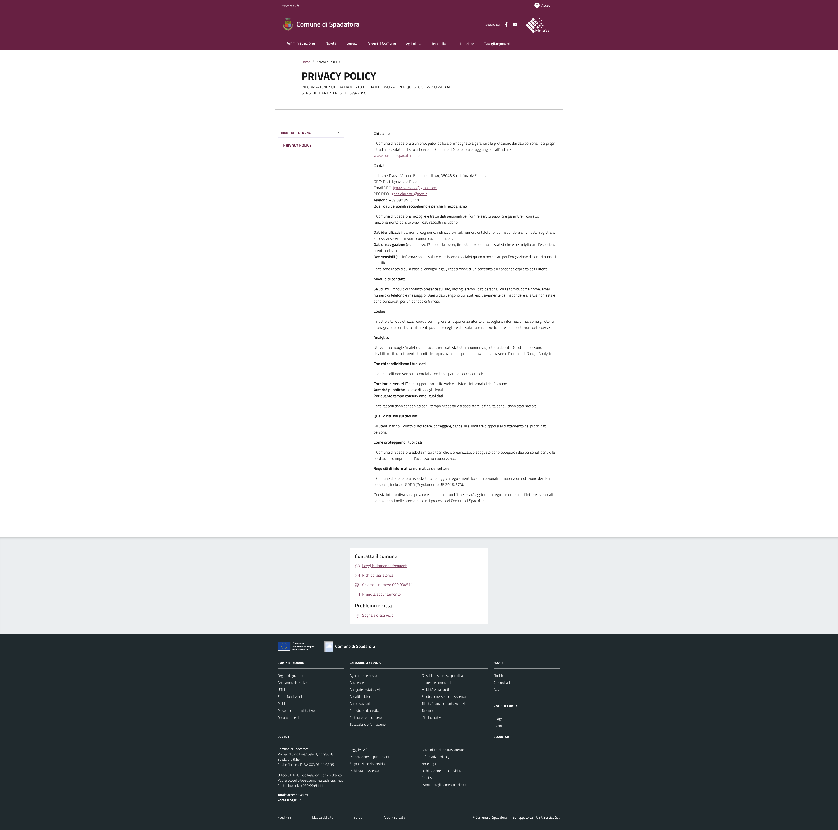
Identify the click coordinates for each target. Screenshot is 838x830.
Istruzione (467, 43)
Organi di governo (290, 675)
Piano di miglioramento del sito (444, 784)
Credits (427, 777)
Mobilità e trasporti (435, 689)
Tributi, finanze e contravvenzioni (445, 703)
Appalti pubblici (360, 696)
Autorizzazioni (360, 703)
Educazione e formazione (368, 724)
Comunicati (502, 682)
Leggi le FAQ (359, 749)
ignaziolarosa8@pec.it (409, 194)
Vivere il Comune (382, 43)
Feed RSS (285, 817)
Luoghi (498, 718)
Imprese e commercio (437, 682)
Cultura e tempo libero (366, 717)
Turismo (427, 710)
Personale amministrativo (296, 710)
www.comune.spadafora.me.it (398, 155)
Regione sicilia (290, 5)
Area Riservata (394, 817)
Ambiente (357, 682)
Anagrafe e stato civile (366, 689)
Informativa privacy (436, 756)
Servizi (352, 43)
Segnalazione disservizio (367, 763)
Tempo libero (441, 43)
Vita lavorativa (432, 717)
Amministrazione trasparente (443, 749)
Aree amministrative (292, 682)
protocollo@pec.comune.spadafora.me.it (314, 780)
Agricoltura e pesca (363, 675)
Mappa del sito (323, 817)
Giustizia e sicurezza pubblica (442, 675)
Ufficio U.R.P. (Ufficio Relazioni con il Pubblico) (310, 775)
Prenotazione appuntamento (370, 756)
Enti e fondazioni (290, 696)
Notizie (499, 675)
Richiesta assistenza (364, 770)
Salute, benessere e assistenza (444, 696)
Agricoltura (413, 43)
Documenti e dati (290, 717)
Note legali (429, 763)
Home (306, 61)
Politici (282, 703)
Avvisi (498, 689)
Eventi (498, 725)
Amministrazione (301, 43)
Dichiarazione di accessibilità (442, 770)
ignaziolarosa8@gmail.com (415, 188)
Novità (330, 43)
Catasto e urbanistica (365, 710)
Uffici (281, 689)
